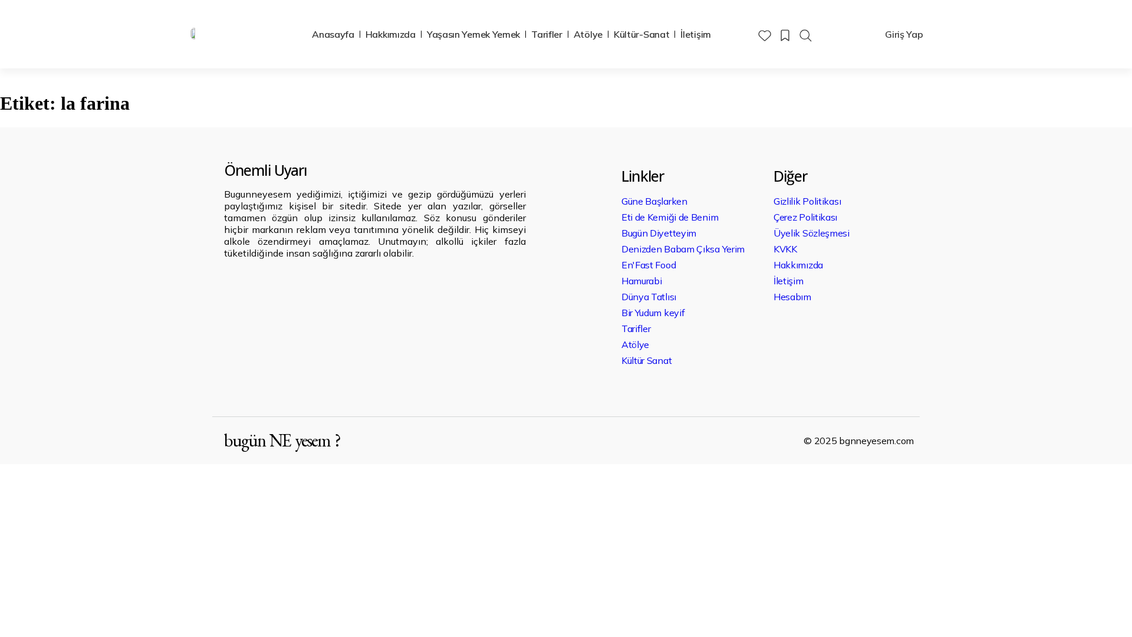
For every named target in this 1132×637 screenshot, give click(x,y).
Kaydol (847, 34)
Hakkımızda (391, 34)
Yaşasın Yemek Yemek (473, 34)
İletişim (695, 34)
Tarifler (546, 34)
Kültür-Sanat (641, 34)
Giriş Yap (904, 34)
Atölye (588, 34)
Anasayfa (333, 34)
